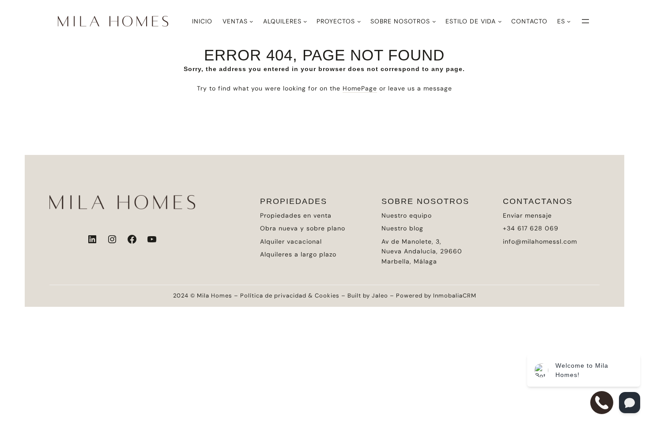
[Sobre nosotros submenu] (434, 21)
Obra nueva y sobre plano (302, 228)
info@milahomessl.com (540, 241)
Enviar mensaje (527, 215)
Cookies (327, 295)
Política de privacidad (273, 295)
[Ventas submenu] (251, 21)
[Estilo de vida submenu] (500, 21)
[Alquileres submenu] (305, 21)
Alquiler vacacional (291, 241)
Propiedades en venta (296, 215)
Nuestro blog (402, 228)
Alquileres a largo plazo (298, 254)
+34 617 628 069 (530, 228)
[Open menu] (585, 21)
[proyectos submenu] (359, 21)
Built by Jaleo (367, 295)
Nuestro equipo (406, 215)
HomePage (360, 88)
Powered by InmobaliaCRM (436, 295)
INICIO (202, 21)
